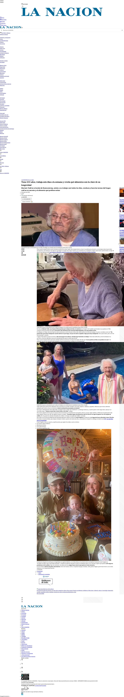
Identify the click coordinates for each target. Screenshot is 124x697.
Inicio (3, 17)
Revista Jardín (3, 144)
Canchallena (3, 93)
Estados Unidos (4, 60)
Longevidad (39, 571)
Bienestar (2, 73)
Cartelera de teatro (4, 116)
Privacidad (43, 685)
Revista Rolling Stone (5, 142)
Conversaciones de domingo (7, 128)
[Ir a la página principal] (62, 15)
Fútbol (1, 88)
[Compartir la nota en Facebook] (22, 255)
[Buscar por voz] (122, 30)
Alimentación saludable (44, 574)
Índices (1, 56)
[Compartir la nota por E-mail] (25, 255)
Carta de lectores (4, 127)
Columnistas (3, 82)
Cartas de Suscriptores (5, 84)
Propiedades (3, 51)
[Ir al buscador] (22, 6)
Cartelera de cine (4, 115)
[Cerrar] (22, 28)
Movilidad (2, 54)
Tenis (1, 91)
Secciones (4, 19)
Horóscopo (2, 102)
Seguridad (2, 67)
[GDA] (25, 690)
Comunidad (3, 71)
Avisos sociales (3, 125)
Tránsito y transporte (5, 37)
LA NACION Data (4, 40)
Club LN (3, 23)
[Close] (22, 598)
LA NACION (24, 180)
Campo (1, 50)
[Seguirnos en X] (22, 664)
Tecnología (2, 101)
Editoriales (2, 81)
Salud (39, 573)
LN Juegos (2, 98)
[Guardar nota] (22, 249)
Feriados (2, 104)
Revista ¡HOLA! (3, 138)
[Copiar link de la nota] (22, 253)
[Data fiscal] (22, 694)
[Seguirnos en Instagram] (22, 668)
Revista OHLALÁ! (4, 136)
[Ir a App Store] (25, 679)
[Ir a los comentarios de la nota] (23, 249)
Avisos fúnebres (4, 124)
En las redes (30, 180)
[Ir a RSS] (22, 672)
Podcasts (2, 107)
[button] (62, 100)
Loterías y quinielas (4, 105)
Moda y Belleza (3, 108)
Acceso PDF (3, 121)
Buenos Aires (3, 65)
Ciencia (1, 74)
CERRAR (1, 0)
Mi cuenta (4, 25)
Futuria (1, 47)
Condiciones (38, 685)
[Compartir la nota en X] (23, 255)
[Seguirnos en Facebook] (22, 660)
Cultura (2, 70)
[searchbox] (61, 30)
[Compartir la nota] (22, 251)
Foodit (3, 21)
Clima (1, 39)
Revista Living (3, 141)
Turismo (2, 99)
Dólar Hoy (2, 48)
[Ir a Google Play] (25, 676)
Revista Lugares (4, 139)
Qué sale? (2, 113)
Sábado (2, 130)
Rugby (1, 90)
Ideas (1, 132)
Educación (2, 68)
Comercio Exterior (4, 53)
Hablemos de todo (4, 76)
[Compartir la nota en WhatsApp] (23, 251)
